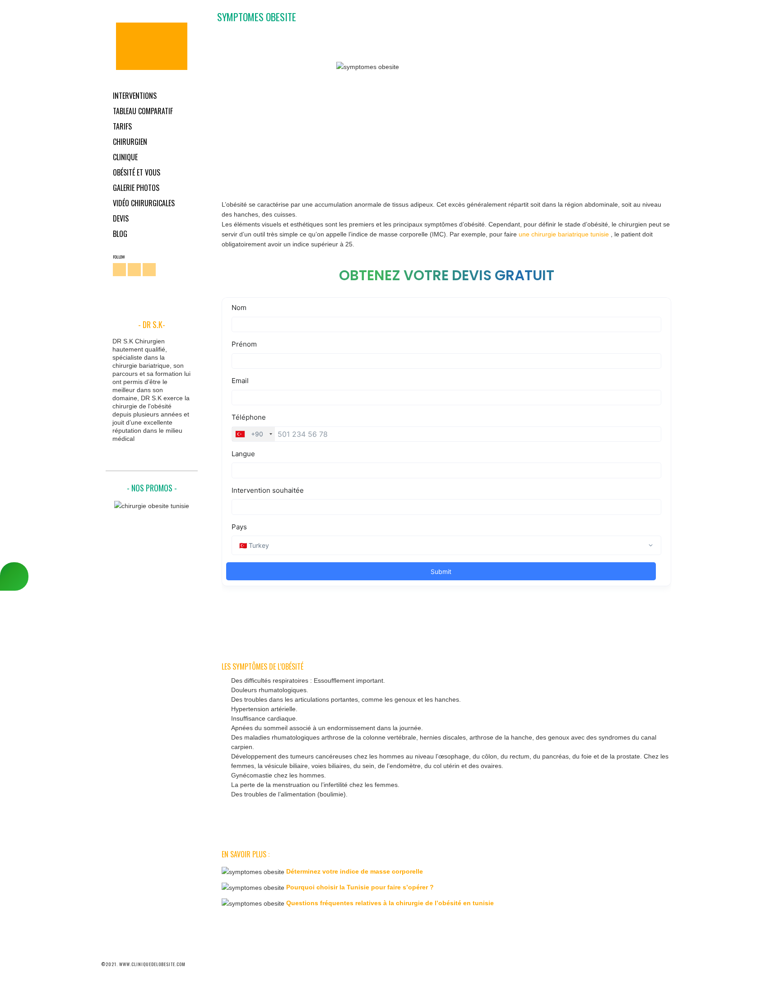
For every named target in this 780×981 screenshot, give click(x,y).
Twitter (134, 269)
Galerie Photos (136, 187)
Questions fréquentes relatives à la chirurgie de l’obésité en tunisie (390, 903)
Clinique (125, 157)
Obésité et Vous (136, 172)
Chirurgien (130, 141)
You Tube (149, 269)
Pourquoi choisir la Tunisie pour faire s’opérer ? (360, 887)
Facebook (119, 269)
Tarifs (122, 126)
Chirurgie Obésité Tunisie (151, 46)
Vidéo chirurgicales (144, 203)
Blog (120, 233)
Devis (121, 218)
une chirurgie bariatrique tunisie (565, 234)
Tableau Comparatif (143, 111)
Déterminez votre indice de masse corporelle (354, 871)
